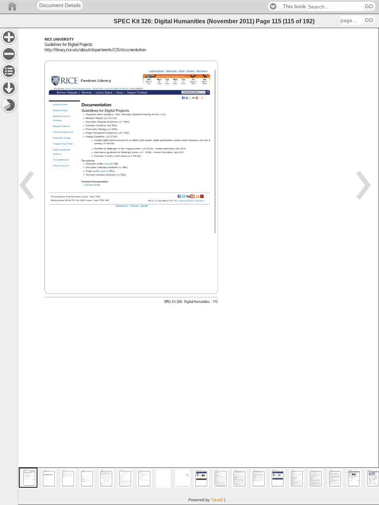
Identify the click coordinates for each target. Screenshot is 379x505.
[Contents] (8, 71)
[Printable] (8, 105)
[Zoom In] (8, 37)
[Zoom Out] (8, 54)
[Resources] (8, 88)
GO (369, 6)
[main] (198, 266)
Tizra (217, 500)
